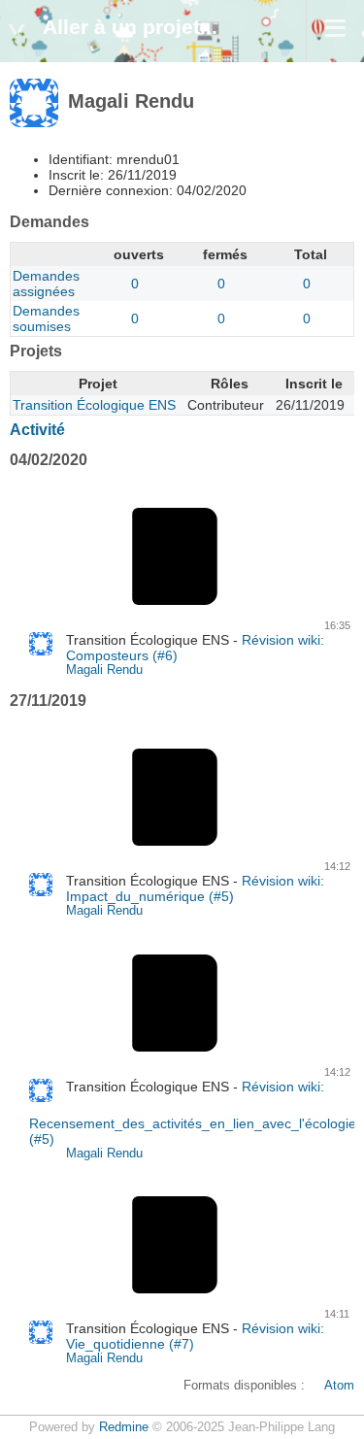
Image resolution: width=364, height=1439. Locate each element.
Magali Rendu (104, 670)
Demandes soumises (46, 318)
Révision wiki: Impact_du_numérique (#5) (195, 888)
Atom (339, 1385)
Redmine (124, 1427)
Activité (37, 429)
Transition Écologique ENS (94, 405)
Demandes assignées (46, 283)
